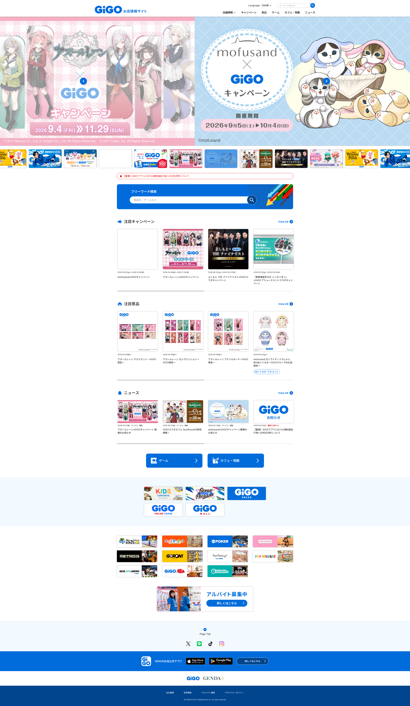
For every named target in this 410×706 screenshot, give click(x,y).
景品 (264, 12)
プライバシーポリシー (234, 692)
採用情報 (187, 692)
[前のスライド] (83, 81)
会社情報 (170, 692)
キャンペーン (248, 12)
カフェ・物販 (292, 12)
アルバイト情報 (208, 692)
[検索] (312, 5)
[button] (29, 158)
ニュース (310, 12)
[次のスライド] (326, 81)
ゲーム (275, 12)
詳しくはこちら (252, 661)
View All (283, 221)
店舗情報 (228, 12)
